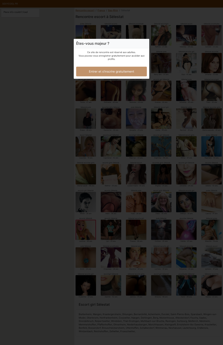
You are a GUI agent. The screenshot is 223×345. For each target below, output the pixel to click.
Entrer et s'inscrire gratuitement (111, 71)
